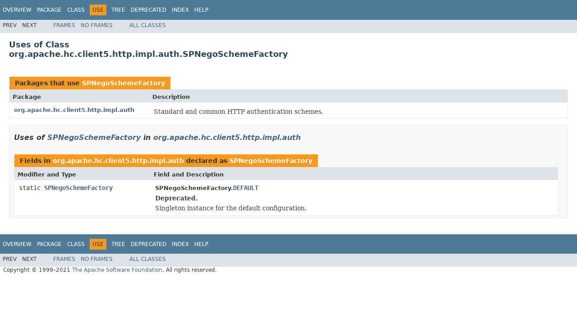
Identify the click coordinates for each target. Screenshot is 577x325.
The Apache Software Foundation (117, 270)
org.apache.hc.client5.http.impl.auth (74, 110)
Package (49, 10)
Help (201, 10)
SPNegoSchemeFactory (123, 83)
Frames (64, 25)
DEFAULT (245, 187)
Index (180, 10)
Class (76, 10)
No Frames (97, 25)
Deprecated (148, 10)
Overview (17, 10)
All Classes (147, 25)
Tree (118, 10)
